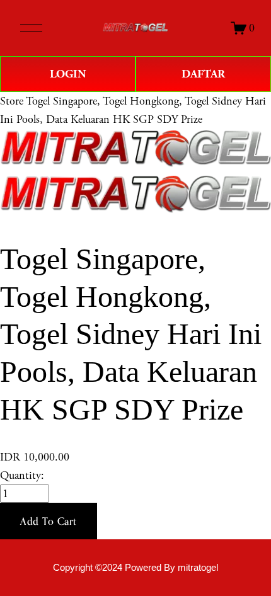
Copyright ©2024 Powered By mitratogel (135, 568)
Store (11, 101)
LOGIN (68, 74)
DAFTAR (203, 74)
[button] (48, 521)
